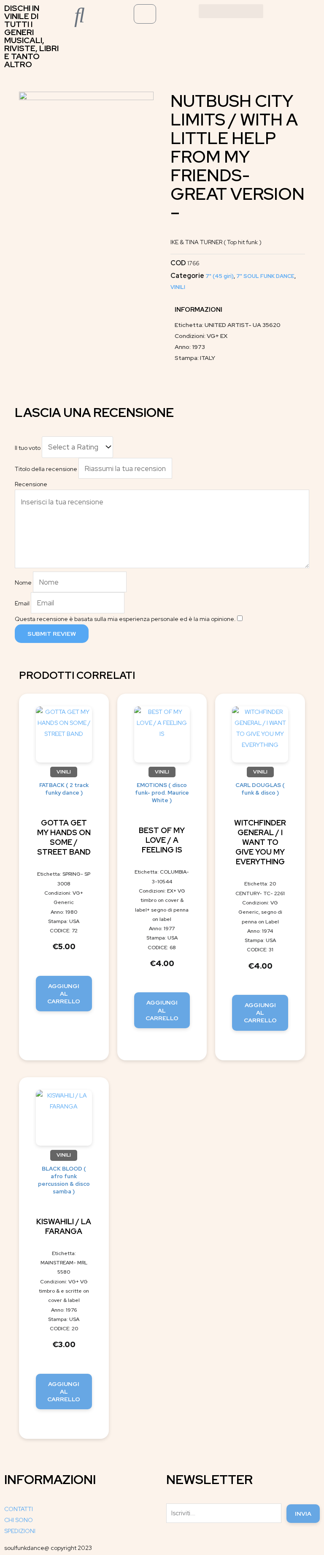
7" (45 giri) (219, 276)
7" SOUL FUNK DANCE (265, 276)
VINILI (177, 287)
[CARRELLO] (145, 14)
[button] (231, 11)
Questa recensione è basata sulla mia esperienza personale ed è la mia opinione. (125, 619)
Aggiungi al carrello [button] (63, 993)
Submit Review (51, 633)
